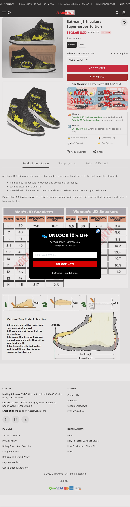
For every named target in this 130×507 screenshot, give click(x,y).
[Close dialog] (97, 231)
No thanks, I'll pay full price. (65, 273)
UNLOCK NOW (65, 264)
